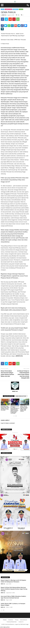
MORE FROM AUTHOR (21, 396)
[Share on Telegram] (19, 25)
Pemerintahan (8, 9)
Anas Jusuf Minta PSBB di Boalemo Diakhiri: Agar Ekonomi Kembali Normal (13, 597)
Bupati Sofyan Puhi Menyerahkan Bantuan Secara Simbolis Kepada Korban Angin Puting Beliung (14, 589)
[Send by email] (12, 25)
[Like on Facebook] (22, 25)
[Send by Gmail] (15, 25)
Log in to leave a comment (8, 423)
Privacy (16, 619)
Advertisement (23, 619)
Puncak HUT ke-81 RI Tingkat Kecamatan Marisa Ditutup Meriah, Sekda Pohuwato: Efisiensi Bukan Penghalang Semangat (15, 409)
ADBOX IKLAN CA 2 (6, 429)
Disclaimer (10, 619)
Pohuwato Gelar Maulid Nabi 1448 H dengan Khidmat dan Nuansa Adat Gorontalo (5, 408)
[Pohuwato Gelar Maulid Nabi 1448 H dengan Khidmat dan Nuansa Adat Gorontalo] (5, 402)
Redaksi (4, 619)
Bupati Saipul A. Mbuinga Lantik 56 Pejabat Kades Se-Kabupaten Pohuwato (13, 581)
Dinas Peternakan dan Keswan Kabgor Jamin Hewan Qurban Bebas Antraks (7, 373)
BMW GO (4, 15)
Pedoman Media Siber (12, 621)
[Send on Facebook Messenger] (25, 25)
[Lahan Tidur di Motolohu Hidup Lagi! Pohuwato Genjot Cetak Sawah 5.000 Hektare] (24, 402)
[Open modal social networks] (2, 29)
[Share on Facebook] (2, 25)
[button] (27, 5)
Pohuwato (15, 9)
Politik (21, 9)
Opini (2, 9)
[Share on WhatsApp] (9, 25)
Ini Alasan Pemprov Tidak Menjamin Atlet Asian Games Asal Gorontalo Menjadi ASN (23, 374)
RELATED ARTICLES (8, 396)
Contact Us (21, 621)
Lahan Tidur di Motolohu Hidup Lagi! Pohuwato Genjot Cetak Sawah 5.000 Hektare (24, 408)
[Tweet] (5, 25)
